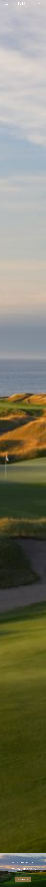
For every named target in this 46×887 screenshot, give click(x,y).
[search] (39, 4)
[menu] (6, 4)
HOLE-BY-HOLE (23, 879)
